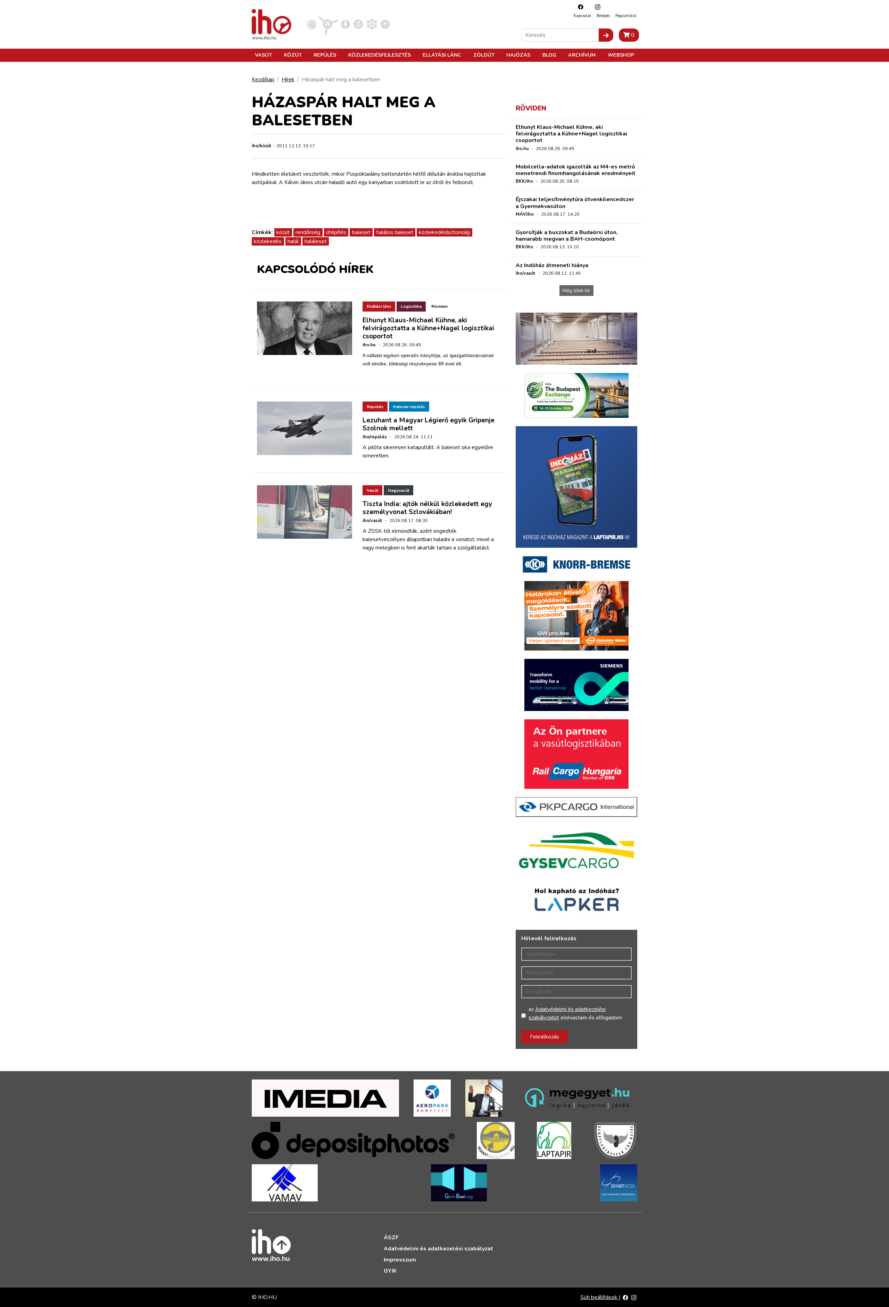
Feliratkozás (544, 1037)
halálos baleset (394, 232)
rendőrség (308, 232)
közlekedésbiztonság (444, 232)
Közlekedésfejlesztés (379, 54)
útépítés (336, 232)
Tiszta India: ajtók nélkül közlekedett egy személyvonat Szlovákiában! (427, 507)
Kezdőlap (263, 79)
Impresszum (400, 1260)
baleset (361, 232)
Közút (293, 54)
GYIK (390, 1271)
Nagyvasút (398, 490)
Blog (549, 54)
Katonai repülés (409, 407)
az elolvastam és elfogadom (575, 1013)
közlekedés (268, 241)
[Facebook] (579, 6)
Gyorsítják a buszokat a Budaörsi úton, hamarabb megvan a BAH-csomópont (567, 236)
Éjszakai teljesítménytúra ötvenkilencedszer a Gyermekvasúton (575, 203)
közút (283, 232)
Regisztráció (625, 15)
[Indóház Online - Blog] (345, 24)
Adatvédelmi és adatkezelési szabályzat (438, 1248)
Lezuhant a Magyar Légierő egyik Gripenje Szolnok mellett (429, 424)
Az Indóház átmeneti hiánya (552, 265)
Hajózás (518, 54)
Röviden (439, 306)
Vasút (263, 54)
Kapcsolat (582, 15)
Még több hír (576, 290)
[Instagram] (596, 6)
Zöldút (484, 54)
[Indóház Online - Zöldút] (358, 24)
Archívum (582, 54)
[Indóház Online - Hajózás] (371, 24)
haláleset (316, 241)
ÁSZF (391, 1237)
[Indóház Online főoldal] (385, 24)
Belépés (603, 15)
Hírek (288, 79)
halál (293, 241)
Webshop (621, 54)
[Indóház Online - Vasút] (311, 24)
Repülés (325, 54)
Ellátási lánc (442, 54)
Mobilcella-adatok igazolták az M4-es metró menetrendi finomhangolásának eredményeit (575, 170)
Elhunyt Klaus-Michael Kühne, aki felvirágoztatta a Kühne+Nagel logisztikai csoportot (428, 328)
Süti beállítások (599, 1297)
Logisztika (411, 306)
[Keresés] (606, 35)
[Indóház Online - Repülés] (328, 24)
